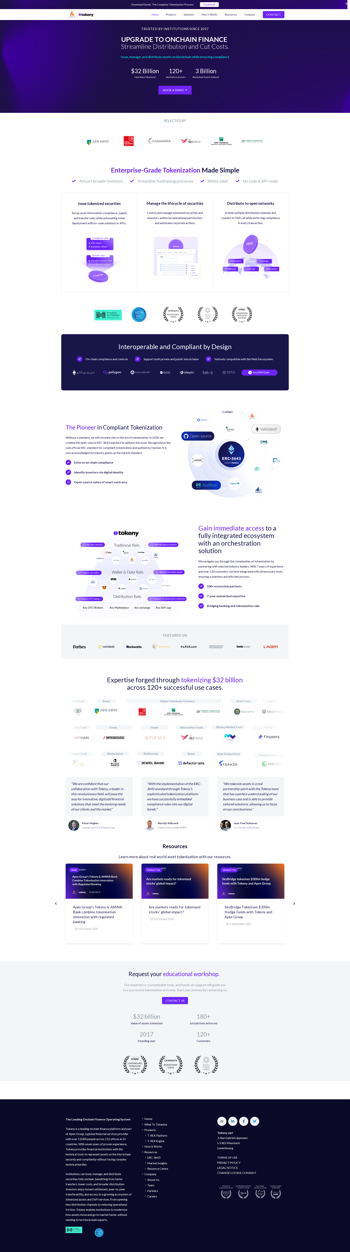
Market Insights (157, 1163)
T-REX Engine (155, 1141)
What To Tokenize (155, 1124)
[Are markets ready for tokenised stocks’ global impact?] (175, 881)
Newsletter (153, 870)
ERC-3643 (153, 1157)
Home (148, 1118)
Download (209, 4)
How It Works (153, 1146)
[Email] (221, 1121)
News (74, 870)
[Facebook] (243, 1121)
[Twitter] (254, 1121)
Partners (152, 1190)
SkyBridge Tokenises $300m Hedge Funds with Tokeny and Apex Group (248, 912)
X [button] (346, 3)
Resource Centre (157, 1168)
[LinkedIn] (232, 1121)
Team (150, 1185)
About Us (153, 1179)
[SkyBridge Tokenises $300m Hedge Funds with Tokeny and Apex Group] (250, 881)
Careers (152, 1196)
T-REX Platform (157, 1135)
